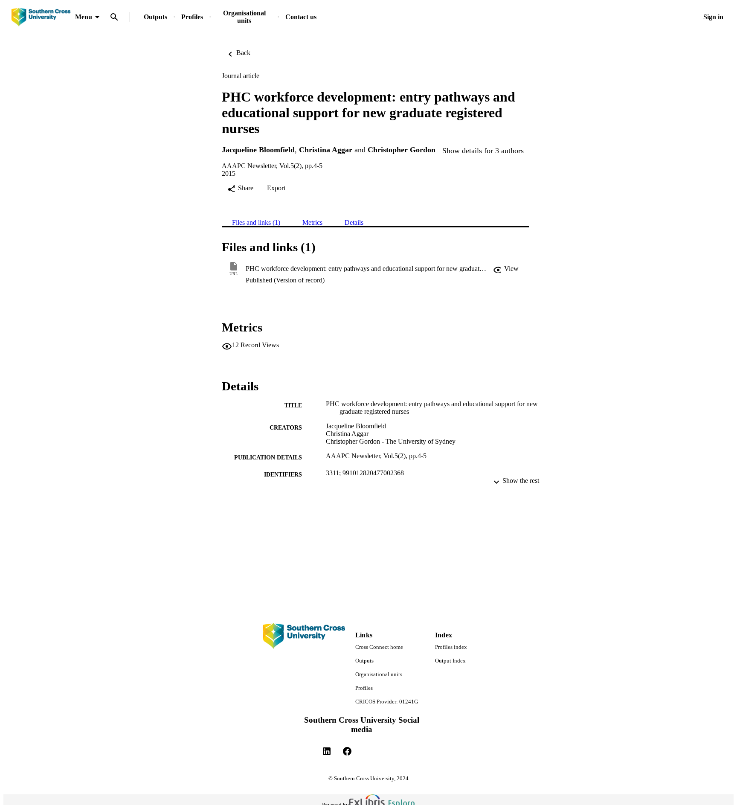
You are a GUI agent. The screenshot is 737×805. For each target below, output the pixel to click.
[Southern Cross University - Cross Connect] (41, 17)
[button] (506, 269)
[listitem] (326, 751)
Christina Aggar (325, 149)
